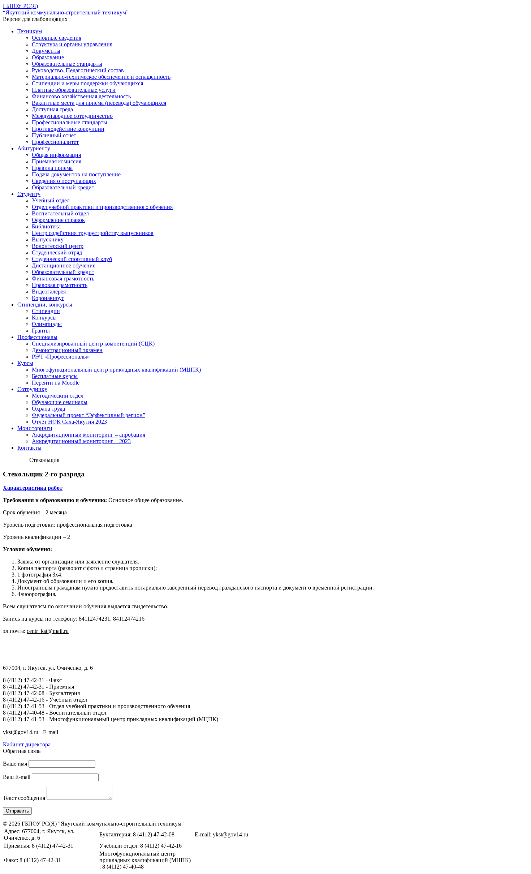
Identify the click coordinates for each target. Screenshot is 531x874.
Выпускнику (48, 239)
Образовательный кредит (63, 187)
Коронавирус (48, 298)
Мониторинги (34, 428)
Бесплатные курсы (55, 376)
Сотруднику (32, 389)
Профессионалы (37, 337)
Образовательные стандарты (67, 64)
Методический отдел (57, 396)
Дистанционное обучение (63, 265)
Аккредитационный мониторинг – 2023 (81, 441)
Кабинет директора (27, 744)
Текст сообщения (24, 798)
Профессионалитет (55, 142)
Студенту (28, 194)
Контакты (29, 448)
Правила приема (52, 168)
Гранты (41, 330)
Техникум (29, 31)
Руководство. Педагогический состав (78, 70)
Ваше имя (15, 764)
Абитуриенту (33, 148)
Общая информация (56, 155)
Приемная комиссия (56, 161)
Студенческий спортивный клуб (72, 259)
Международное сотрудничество (72, 116)
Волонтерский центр (57, 246)
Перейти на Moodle (55, 383)
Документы (46, 51)
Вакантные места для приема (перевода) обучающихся (99, 103)
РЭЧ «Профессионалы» (61, 357)
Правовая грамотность (59, 285)
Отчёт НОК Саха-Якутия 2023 (69, 422)
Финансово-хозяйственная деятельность (81, 96)
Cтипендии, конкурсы (44, 304)
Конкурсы (44, 317)
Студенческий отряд (57, 252)
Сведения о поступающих (64, 181)
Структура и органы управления (72, 44)
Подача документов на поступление (76, 174)
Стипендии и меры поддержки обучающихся (87, 83)
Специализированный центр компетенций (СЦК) (93, 343)
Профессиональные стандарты (69, 122)
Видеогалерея (49, 291)
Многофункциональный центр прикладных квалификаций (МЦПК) (116, 370)
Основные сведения (56, 38)
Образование (48, 57)
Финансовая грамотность (63, 278)
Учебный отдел (51, 200)
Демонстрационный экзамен (67, 350)
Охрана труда (48, 409)
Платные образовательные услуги (74, 90)
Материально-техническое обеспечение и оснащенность (101, 77)
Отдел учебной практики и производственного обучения (102, 207)
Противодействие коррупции (68, 129)
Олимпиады (47, 324)
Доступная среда (52, 109)
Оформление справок (58, 220)
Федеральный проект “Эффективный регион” (88, 415)
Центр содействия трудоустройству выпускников (93, 233)
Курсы (25, 363)
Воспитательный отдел (60, 213)
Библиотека (46, 226)
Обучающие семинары (59, 402)
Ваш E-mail (16, 777)
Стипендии (46, 311)
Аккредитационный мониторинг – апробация (88, 435)
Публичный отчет (54, 135)
